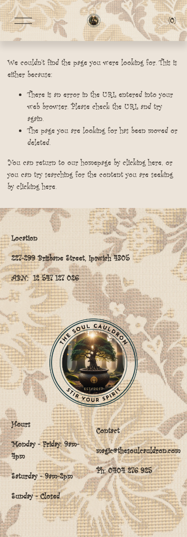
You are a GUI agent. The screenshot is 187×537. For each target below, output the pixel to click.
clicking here (142, 162)
